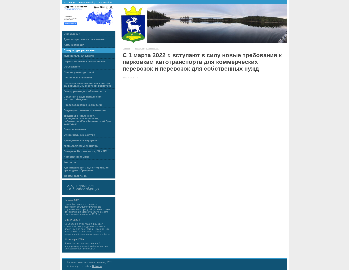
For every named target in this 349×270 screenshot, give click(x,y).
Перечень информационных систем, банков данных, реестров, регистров (88, 84)
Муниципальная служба (79, 55)
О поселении (72, 34)
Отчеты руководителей (79, 72)
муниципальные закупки (79, 135)
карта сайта (105, 2)
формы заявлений (75, 175)
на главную (70, 2)
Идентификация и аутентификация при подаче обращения (86, 169)
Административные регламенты (84, 39)
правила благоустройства (81, 145)
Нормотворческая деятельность (85, 61)
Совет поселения (75, 129)
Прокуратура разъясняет (80, 50)
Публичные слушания (78, 77)
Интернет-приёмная (76, 156)
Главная (126, 48)
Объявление (72, 66)
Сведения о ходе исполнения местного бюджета (82, 98)
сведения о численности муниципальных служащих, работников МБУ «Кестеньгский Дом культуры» (87, 119)
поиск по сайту (87, 2)
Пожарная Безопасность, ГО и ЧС (85, 151)
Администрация (74, 44)
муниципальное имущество (81, 140)
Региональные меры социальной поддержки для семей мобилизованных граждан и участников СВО (86, 246)
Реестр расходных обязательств (85, 91)
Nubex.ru (97, 266)
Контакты (70, 162)
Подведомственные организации (85, 110)
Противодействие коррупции (83, 105)
